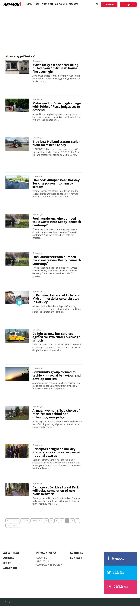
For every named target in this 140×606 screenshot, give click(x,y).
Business (8, 558)
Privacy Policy (46, 553)
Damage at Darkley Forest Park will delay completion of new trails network (55, 491)
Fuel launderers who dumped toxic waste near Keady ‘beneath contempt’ (56, 222)
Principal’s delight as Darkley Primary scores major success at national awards (56, 452)
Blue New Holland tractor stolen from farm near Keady (56, 143)
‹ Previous (37, 520)
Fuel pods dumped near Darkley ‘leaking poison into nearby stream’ (55, 183)
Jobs (37, 4)
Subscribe (109, 4)
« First (25, 520)
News (30, 4)
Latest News (11, 553)
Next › (15, 525)
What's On (10, 568)
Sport (7, 563)
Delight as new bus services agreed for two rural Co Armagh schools (56, 337)
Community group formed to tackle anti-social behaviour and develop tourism (56, 376)
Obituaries (61, 4)
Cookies (41, 558)
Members (73, 4)
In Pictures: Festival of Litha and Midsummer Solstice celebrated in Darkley (56, 299)
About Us (42, 561)
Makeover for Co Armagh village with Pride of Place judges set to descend (56, 107)
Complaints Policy (49, 565)
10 (8, 525)
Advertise (76, 553)
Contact (76, 558)
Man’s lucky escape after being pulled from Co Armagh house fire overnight (55, 68)
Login (128, 4)
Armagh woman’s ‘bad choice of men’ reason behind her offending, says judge (56, 414)
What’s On (47, 4)
